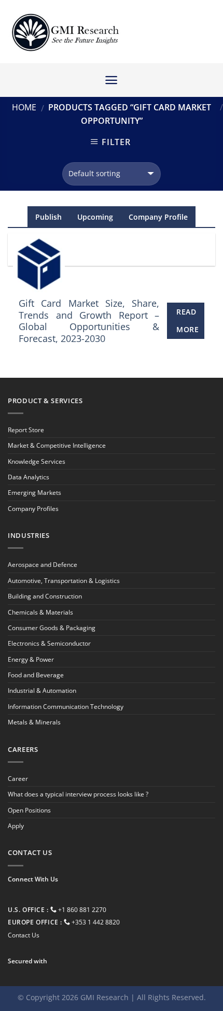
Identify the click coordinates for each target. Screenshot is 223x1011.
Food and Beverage (36, 675)
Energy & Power (31, 659)
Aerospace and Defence (42, 564)
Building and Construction (45, 596)
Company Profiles (33, 508)
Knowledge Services (36, 461)
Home (24, 107)
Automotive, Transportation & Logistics (64, 580)
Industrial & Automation (42, 690)
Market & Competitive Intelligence (57, 445)
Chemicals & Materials (40, 612)
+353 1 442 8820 (96, 922)
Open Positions (29, 810)
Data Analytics (28, 477)
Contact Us (23, 935)
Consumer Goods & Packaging (51, 627)
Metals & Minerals (34, 722)
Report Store (26, 429)
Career (18, 778)
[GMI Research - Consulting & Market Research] (65, 32)
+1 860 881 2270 (82, 909)
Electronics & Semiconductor (49, 643)
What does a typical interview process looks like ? (78, 794)
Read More (187, 320)
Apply (16, 825)
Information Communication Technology (65, 706)
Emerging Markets (34, 492)
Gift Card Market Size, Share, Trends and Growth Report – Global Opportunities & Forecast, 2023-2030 (89, 321)
